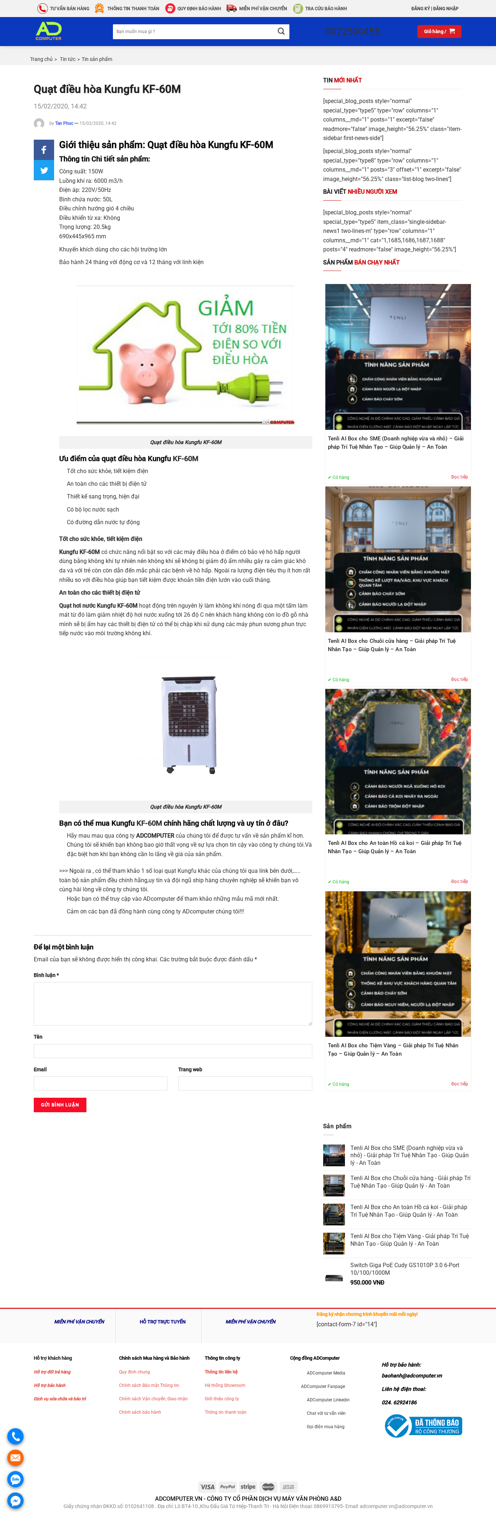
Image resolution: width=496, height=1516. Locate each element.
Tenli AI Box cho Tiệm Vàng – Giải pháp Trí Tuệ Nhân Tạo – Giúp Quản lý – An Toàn (393, 1049)
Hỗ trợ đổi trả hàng (52, 1372)
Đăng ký (420, 8)
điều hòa (103, 579)
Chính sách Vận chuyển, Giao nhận (153, 1398)
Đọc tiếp (459, 477)
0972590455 (352, 31)
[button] (44, 150)
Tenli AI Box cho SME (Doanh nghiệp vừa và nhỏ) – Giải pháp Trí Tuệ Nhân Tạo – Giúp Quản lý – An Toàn (396, 442)
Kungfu (68, 552)
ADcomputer (159, 898)
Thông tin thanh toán (226, 1412)
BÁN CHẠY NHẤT (361, 262)
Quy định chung (134, 1372)
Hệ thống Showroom (225, 1385)
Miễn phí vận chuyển (263, 8)
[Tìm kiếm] (281, 32)
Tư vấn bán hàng (69, 8)
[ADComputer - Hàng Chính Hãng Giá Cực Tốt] (60, 31)
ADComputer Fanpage (323, 1386)
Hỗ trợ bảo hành (49, 1385)
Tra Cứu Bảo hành (326, 8)
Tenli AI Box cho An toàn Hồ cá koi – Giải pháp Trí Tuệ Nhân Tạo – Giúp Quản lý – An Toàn (395, 847)
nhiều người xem (360, 191)
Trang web (190, 1070)
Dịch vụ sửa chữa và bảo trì (60, 1398)
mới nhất (342, 80)
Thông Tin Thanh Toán (133, 8)
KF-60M (185, 458)
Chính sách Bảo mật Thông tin (149, 1385)
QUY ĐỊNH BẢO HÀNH (199, 8)
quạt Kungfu (180, 870)
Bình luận (46, 975)
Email (40, 1070)
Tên (38, 1037)
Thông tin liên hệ (221, 1372)
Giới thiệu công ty (222, 1398)
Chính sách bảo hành (140, 1412)
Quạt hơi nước (77, 605)
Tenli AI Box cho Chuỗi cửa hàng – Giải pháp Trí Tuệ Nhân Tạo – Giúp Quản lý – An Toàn (392, 645)
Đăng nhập (446, 8)
